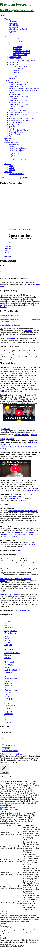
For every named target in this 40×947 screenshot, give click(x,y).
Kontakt (12, 170)
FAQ (10, 33)
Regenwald (7, 692)
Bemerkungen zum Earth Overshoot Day (23, 112)
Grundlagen (13, 23)
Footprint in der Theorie (17, 148)
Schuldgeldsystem (9, 705)
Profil (6, 244)
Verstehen (7, 19)
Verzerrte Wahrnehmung (17, 110)
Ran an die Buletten (20, 67)
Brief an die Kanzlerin (16, 122)
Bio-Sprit (7, 621)
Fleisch (7, 642)
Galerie (7, 252)
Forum (11, 146)
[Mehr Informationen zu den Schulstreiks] (7, 439)
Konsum (8, 664)
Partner (11, 168)
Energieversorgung (15, 41)
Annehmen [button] (14, 762)
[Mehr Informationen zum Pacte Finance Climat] (31, 490)
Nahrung (9, 681)
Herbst (15, 74)
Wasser (6, 716)
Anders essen (13, 65)
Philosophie (8, 686)
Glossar (7, 140)
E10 (5, 625)
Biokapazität (13, 27)
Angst (11, 108)
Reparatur (7, 696)
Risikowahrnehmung (16, 106)
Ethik (6, 636)
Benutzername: (7, 732)
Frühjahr (16, 71)
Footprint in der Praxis (17, 150)
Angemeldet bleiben (11, 745)
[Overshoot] (9, 315)
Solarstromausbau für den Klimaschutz (22, 511)
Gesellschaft (12, 652)
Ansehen (7, 138)
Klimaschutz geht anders (9, 595)
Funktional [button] (4, 912)
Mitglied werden (14, 154)
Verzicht (12, 126)
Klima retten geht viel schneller (11, 559)
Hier (1, 329)
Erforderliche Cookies (10, 809)
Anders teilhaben (15, 57)
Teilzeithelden (14, 124)
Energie (8, 627)
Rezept (8, 698)
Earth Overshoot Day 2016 (18, 114)
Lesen (6, 80)
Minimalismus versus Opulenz (19, 120)
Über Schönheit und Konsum (19, 130)
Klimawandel (9, 662)
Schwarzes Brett (14, 144)
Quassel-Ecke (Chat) (20, 160)
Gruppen (12, 162)
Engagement (10, 630)
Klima (7, 657)
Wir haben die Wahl (16, 102)
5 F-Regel (12, 78)
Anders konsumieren (16, 59)
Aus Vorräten (18, 69)
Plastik (6, 688)
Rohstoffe (6, 701)
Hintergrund (13, 21)
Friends (7, 246)
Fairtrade (7, 640)
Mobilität (7, 676)
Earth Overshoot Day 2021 (18, 82)
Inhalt (11, 166)
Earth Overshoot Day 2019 (18, 96)
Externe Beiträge (15, 134)
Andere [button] (2, 936)
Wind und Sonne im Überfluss (11, 569)
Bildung (6, 619)
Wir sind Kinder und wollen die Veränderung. (16, 447)
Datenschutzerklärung (16, 174)
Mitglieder (12, 156)
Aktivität (7, 242)
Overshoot (12, 31)
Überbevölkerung (9, 722)
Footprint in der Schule (17, 152)
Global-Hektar (14, 25)
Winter (15, 76)
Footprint (8, 644)
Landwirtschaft (12, 669)
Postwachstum (10, 690)
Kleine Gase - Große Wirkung (11, 498)
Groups (7, 248)
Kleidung (7, 655)
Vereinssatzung (18, 158)
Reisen (11, 128)
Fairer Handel (7, 638)
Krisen (11, 116)
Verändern (8, 37)
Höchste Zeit (13, 98)
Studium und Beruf (20, 55)
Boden (6, 623)
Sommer (16, 72)
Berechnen (8, 35)
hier (3, 391)
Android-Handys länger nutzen (24, 61)
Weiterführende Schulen (21, 51)
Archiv (11, 136)
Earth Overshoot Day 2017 (18, 104)
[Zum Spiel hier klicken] (8, 359)
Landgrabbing (8, 667)
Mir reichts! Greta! (15, 94)
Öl (5, 720)
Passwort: (5, 739)
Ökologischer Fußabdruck (18, 29)
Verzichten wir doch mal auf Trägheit (22, 118)
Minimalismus (8, 674)
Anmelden (6, 748)
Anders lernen (14, 45)
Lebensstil (8, 672)
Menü (2, 15)
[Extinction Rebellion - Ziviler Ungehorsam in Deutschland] (5, 429)
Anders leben (13, 43)
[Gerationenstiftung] (14, 391)
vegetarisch (10, 711)
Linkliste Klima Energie (17, 84)
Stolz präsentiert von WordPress (11, 754)
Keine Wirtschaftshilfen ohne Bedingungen (24, 88)
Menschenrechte (14, 39)
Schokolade (7, 703)
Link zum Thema (15, 496)
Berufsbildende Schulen (21, 53)
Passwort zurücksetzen (10, 751)
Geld (6, 647)
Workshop (11, 338)
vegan (7, 707)
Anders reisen (14, 63)
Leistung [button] (3, 924)
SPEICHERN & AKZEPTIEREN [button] (12, 946)
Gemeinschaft (9, 649)
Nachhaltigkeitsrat (10, 679)
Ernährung (10, 633)
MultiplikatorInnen (11, 142)
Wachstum (8, 714)
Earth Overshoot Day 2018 (18, 100)
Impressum (8, 172)
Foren (6, 250)
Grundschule (17, 49)
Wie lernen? (17, 47)
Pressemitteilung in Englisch (10, 325)
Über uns (7, 164)
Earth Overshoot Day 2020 (18, 86)
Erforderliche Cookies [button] (7, 807)
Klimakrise (8, 660)
